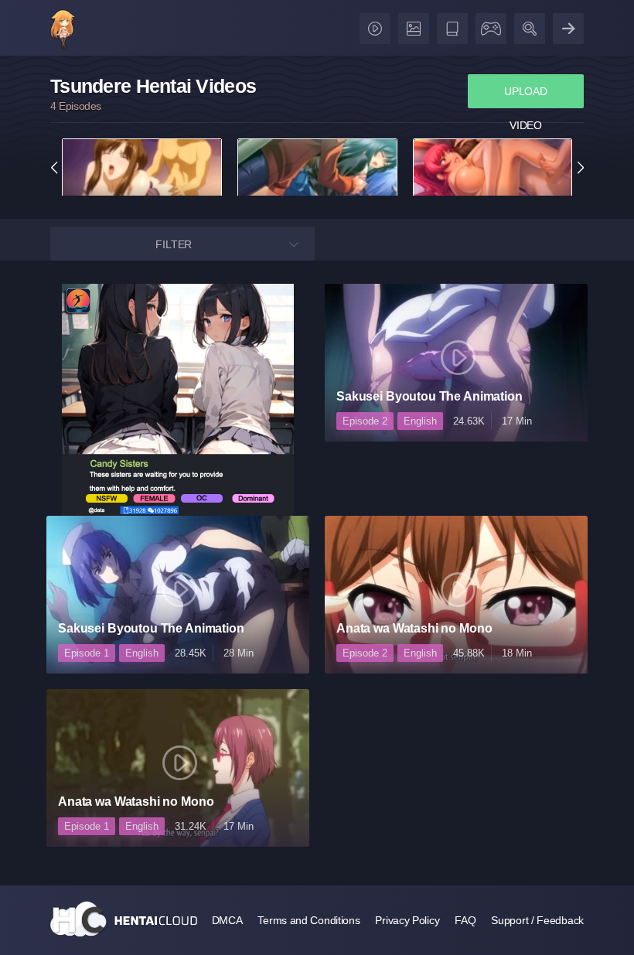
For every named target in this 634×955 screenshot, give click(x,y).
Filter (173, 244)
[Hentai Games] (488, 25)
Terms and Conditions (308, 920)
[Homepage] (123, 918)
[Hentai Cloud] (63, 31)
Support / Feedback (537, 920)
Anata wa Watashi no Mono (414, 628)
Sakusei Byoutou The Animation (429, 396)
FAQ (465, 920)
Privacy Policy (407, 920)
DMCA (227, 920)
